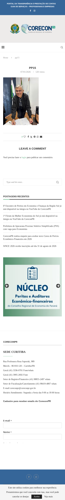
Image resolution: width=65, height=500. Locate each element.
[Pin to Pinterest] (34, 137)
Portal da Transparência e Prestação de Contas (31, 4)
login (24, 157)
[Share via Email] (41, 137)
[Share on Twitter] (31, 137)
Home (5, 57)
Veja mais (48, 497)
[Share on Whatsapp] (38, 137)
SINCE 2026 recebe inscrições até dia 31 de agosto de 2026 (29, 246)
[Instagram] (34, 11)
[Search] (61, 47)
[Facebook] (30, 11)
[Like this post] (25, 137)
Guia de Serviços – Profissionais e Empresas (32, 6)
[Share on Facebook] (28, 137)
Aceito (37, 496)
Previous (7, 286)
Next (58, 286)
